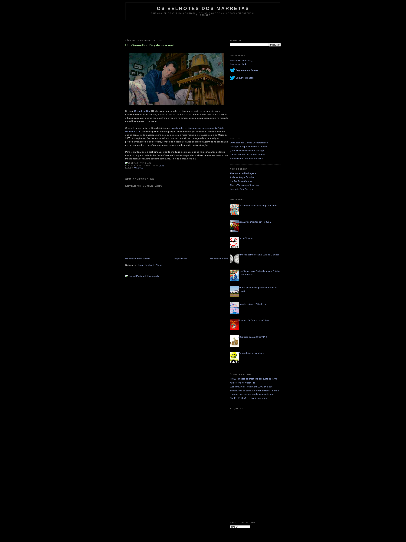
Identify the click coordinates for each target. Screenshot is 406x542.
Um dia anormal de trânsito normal (247, 154)
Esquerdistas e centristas (251, 353)
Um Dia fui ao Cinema (241, 181)
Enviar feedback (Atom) (150, 265)
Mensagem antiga (219, 258)
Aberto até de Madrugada (243, 173)
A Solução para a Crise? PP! (252, 337)
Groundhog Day (142, 111)
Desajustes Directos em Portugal (254, 222)
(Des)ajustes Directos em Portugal (247, 150)
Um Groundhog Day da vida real (149, 45)
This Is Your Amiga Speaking (244, 185)
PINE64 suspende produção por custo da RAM (253, 378)
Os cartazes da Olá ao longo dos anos (257, 205)
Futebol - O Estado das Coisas (253, 320)
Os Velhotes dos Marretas (203, 8)
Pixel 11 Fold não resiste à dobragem (248, 398)
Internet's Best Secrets (241, 189)
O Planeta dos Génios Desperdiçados (249, 142)
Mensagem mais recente (137, 258)
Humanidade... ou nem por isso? (246, 158)
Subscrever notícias (240, 60)
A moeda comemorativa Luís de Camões (258, 254)
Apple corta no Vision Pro (242, 382)
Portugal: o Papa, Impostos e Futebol (248, 146)
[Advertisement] (203, 29)
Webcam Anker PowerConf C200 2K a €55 (251, 386)
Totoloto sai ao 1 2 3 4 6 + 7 (252, 304)
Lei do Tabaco (245, 238)
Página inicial (180, 258)
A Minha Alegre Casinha (242, 177)
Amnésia (138, 168)
